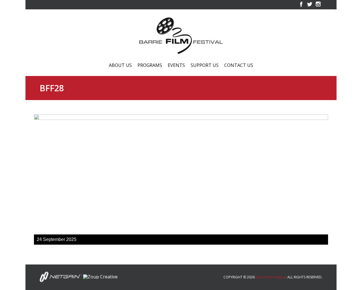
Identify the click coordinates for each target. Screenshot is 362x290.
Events (176, 65)
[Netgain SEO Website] (61, 276)
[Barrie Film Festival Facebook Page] (301, 7)
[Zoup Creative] (100, 276)
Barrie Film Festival (271, 277)
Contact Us (238, 65)
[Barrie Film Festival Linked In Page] (318, 7)
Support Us (205, 65)
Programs (149, 65)
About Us (120, 65)
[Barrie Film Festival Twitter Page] (309, 7)
